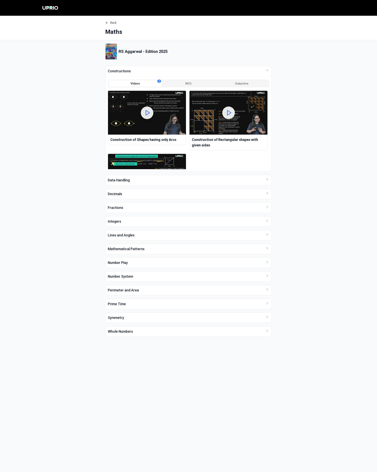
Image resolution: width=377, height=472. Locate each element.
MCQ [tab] (188, 83)
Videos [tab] (145, 82)
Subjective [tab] (241, 83)
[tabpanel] (188, 130)
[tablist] (188, 83)
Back (113, 23)
